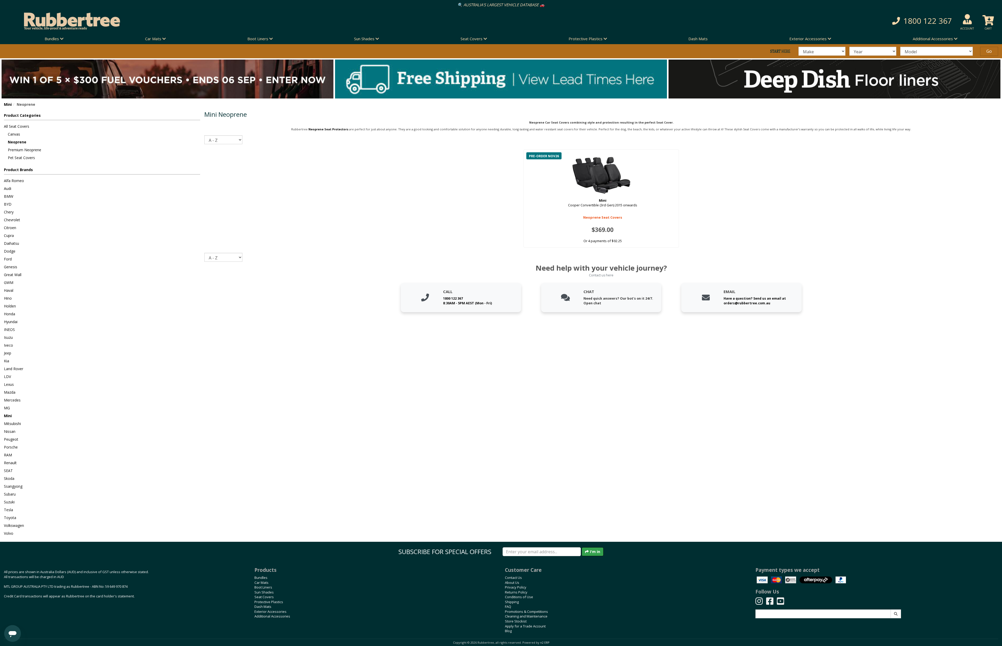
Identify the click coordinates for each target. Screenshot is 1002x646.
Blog (508, 630)
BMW (8, 196)
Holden (10, 306)
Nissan (9, 431)
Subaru (10, 494)
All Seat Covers (16, 126)
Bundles (260, 577)
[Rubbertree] (229, 21)
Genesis (10, 266)
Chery (9, 211)
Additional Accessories (272, 616)
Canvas (14, 134)
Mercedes (12, 400)
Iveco (8, 345)
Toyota (10, 517)
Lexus (9, 384)
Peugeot (11, 439)
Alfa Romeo (14, 180)
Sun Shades (264, 592)
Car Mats (261, 582)
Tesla (8, 509)
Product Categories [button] (22, 115)
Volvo (8, 533)
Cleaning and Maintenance (526, 616)
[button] (751, 21)
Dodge (9, 251)
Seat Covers (264, 597)
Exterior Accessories (270, 611)
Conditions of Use (519, 597)
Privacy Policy (515, 587)
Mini (8, 104)
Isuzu (8, 337)
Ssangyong (13, 486)
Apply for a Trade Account (525, 626)
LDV (7, 376)
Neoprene (17, 141)
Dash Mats (698, 38)
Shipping (512, 602)
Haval (8, 290)
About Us (512, 582)
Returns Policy (516, 592)
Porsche (11, 447)
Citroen (10, 227)
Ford (8, 259)
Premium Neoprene (24, 149)
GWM (8, 282)
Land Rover (13, 368)
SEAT (8, 470)
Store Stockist (516, 621)
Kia (6, 360)
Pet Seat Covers (21, 157)
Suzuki (9, 501)
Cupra (9, 235)
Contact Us (513, 577)
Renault (10, 462)
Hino (8, 298)
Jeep (7, 353)
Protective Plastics (268, 602)
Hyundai (10, 321)
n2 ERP (544, 642)
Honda (9, 313)
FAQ (508, 606)
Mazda (9, 392)
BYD (7, 204)
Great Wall (12, 274)
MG (7, 407)
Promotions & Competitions (526, 611)
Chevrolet (12, 219)
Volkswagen (14, 525)
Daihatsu (11, 243)
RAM (8, 454)
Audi (7, 188)
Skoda (9, 478)
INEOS (9, 329)
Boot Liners (263, 587)
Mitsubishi (12, 423)
